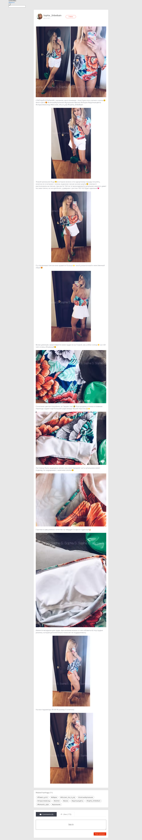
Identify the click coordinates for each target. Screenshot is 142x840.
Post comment (100, 834)
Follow (71, 16)
